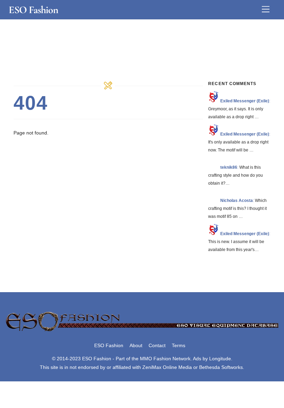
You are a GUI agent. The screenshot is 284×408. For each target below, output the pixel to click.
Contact (157, 345)
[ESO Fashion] (142, 331)
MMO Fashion (155, 358)
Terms (178, 345)
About (136, 345)
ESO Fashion (108, 345)
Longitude (220, 358)
